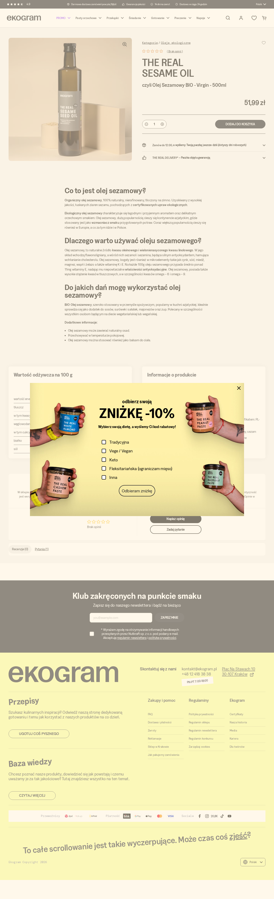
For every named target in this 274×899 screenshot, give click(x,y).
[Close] (239, 388)
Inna (113, 477)
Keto (113, 459)
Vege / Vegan (121, 450)
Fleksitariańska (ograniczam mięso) (140, 468)
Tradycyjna (119, 442)
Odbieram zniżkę (137, 490)
